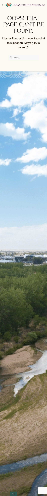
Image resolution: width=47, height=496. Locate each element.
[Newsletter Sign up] (13, 494)
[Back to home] (25, 5)
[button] (2, 5)
